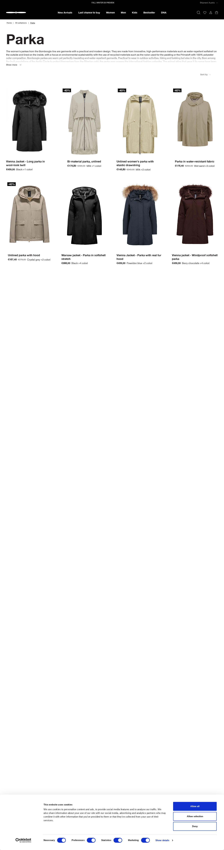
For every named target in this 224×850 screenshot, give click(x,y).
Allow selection (195, 816)
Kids (134, 12)
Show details (162, 840)
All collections (21, 23)
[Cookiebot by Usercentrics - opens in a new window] (23, 840)
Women (110, 12)
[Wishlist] (204, 12)
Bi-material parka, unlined (84, 161)
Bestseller (149, 12)
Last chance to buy (89, 12)
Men (123, 12)
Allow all (194, 806)
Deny (195, 826)
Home (9, 23)
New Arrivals (65, 12)
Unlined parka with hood (24, 255)
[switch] (91, 840)
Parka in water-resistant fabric (194, 161)
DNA (163, 12)
